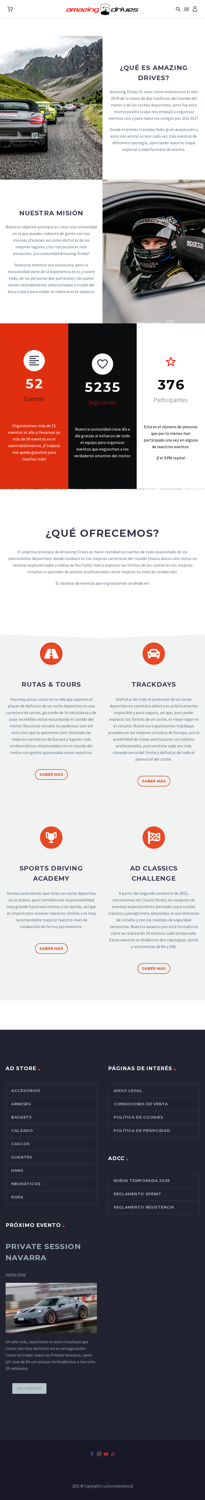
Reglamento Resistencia (144, 1207)
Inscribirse (29, 1388)
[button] (178, 9)
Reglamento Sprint (137, 1194)
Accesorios (25, 1090)
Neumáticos (26, 1183)
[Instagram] (99, 1454)
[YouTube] (106, 1454)
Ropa (17, 1197)
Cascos (20, 1144)
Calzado (22, 1130)
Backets (21, 1117)
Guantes (21, 1157)
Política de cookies (138, 1117)
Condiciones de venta (141, 1104)
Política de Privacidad (142, 1130)
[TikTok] (113, 1454)
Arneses (21, 1104)
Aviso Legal (128, 1090)
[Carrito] (10, 9)
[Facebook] (92, 1454)
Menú (186, 9)
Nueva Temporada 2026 (142, 1180)
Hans (17, 1170)
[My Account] (195, 9)
